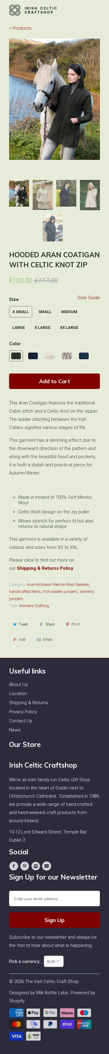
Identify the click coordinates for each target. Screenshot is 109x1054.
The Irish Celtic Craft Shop (52, 981)
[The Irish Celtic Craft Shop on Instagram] (36, 866)
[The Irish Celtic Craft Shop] (33, 12)
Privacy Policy (23, 711)
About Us (18, 684)
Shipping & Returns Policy (45, 568)
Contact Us (20, 721)
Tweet (23, 624)
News (15, 730)
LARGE (18, 327)
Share (49, 624)
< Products (20, 28)
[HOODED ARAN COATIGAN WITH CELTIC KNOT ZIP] (54, 99)
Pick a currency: (26, 961)
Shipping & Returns (28, 702)
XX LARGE (69, 327)
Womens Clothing (34, 605)
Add (22, 639)
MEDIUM (69, 311)
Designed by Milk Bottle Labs (38, 992)
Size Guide (89, 297)
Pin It (75, 624)
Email (47, 639)
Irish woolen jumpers (60, 591)
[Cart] (94, 11)
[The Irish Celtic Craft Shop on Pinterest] (25, 866)
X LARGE (42, 327)
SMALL (44, 311)
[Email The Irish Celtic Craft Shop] (47, 866)
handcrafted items (25, 591)
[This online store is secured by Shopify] (34, 1039)
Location (18, 693)
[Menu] (81, 11)
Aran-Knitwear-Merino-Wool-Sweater (58, 584)
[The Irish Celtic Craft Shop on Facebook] (14, 866)
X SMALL (20, 311)
